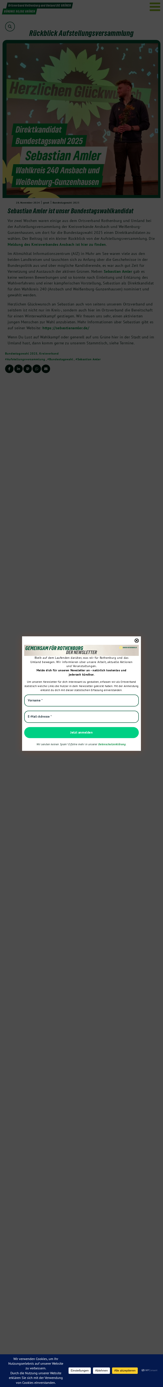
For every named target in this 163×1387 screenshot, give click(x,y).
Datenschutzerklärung (112, 744)
